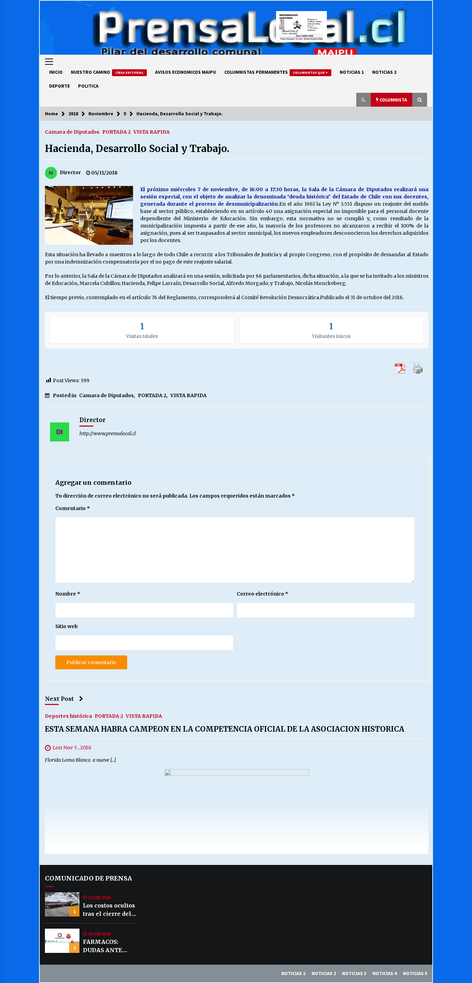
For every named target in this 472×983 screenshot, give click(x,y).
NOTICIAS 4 (384, 973)
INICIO (56, 72)
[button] (363, 100)
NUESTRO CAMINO (107, 72)
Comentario (72, 508)
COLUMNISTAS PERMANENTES (276, 72)
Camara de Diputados (72, 131)
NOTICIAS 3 (354, 973)
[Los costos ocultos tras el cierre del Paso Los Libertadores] (62, 904)
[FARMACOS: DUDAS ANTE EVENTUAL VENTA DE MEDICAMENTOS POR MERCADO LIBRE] (62, 941)
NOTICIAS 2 (384, 72)
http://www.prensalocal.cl (107, 433)
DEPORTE (59, 86)
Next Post (59, 698)
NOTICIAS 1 (352, 72)
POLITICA (88, 86)
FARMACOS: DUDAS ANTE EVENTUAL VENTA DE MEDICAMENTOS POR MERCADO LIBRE (109, 946)
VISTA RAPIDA (151, 131)
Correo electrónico (262, 594)
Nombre (67, 594)
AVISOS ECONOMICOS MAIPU (185, 72)
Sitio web (66, 626)
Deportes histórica (68, 716)
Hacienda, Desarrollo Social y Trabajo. (137, 148)
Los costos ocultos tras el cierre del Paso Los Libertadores (109, 910)
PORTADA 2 (116, 131)
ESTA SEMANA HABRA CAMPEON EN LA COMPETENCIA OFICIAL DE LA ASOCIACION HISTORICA (224, 729)
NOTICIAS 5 (415, 973)
